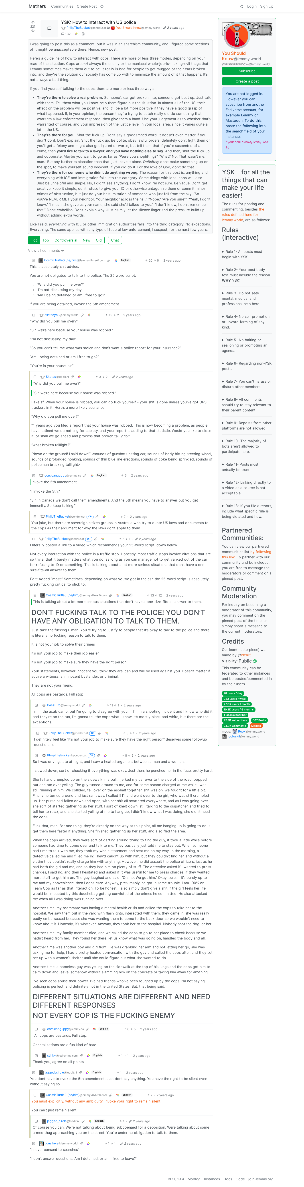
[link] (76, 33)
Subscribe (247, 71)
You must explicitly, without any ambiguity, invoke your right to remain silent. (96, 1101)
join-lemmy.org (261, 1179)
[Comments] (49, 28)
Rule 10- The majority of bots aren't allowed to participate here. (244, 446)
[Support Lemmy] (102, 6)
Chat (115, 240)
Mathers (37, 6)
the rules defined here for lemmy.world (243, 214)
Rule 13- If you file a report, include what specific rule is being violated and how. (247, 511)
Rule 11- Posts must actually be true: (240, 467)
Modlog (256, 725)
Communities (62, 6)
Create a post (247, 81)
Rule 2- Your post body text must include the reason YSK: (246, 275)
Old (99, 240)
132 (68, 34)
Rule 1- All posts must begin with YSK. (242, 254)
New (86, 240)
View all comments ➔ (46, 250)
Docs (227, 1179)
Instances (212, 1179)
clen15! (246, 655)
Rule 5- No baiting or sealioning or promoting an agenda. (244, 345)
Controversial (66, 240)
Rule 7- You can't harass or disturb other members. (246, 384)
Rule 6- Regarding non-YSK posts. (247, 366)
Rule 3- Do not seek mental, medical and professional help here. (241, 298)
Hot (34, 240)
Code (240, 1179)
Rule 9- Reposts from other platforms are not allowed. (247, 425)
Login (252, 6)
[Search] (241, 6)
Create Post (87, 6)
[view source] (83, 33)
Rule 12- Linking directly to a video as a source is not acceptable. (246, 487)
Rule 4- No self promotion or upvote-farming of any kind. (246, 321)
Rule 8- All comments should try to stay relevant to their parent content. (246, 404)
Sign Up (267, 6)
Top (46, 240)
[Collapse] (33, 260)
